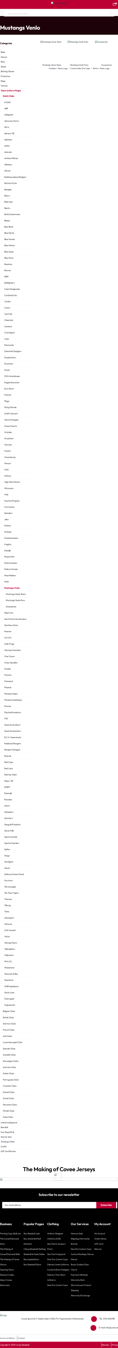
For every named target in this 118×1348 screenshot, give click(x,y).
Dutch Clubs (28, 22)
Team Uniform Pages (12, 22)
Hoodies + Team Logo (58, 68)
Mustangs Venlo (41, 22)
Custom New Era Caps (80, 68)
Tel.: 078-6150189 (107, 1318)
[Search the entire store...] (111, 13)
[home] (0, 22)
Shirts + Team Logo (101, 68)
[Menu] (3, 4)
